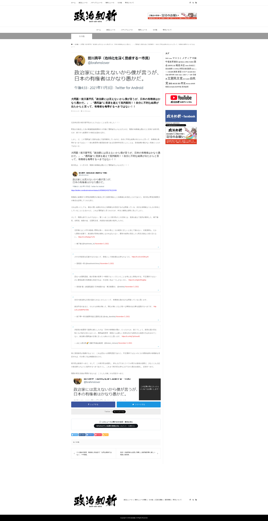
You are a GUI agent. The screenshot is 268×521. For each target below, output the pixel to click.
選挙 (179, 83)
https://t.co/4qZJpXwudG (131, 336)
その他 (119, 2)
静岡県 (193, 83)
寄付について (129, 2)
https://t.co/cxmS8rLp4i (140, 257)
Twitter (170, 58)
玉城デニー (186, 75)
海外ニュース (110, 2)
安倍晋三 (192, 65)
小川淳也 (176, 69)
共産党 (191, 62)
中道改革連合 (171, 62)
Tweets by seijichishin (172, 123)
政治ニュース (83, 2)
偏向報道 (181, 62)
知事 (191, 75)
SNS (166, 58)
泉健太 (180, 74)
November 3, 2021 (102, 244)
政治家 (170, 72)
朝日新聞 (190, 72)
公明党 (186, 62)
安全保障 (169, 69)
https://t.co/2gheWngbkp (137, 280)
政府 (189, 69)
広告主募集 (159, 500)
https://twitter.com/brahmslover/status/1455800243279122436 (94, 190)
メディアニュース (96, 2)
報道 (178, 65)
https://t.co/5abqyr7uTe (86, 237)
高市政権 (172, 87)
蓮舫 (170, 84)
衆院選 (175, 83)
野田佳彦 (188, 83)
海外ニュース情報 (140, 500)
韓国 (167, 87)
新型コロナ (182, 72)
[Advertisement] (181, 162)
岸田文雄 (183, 69)
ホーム (73, 2)
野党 (183, 83)
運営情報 (168, 500)
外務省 (187, 65)
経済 (184, 79)
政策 (175, 72)
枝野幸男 (171, 75)
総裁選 (187, 79)
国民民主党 (171, 65)
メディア (187, 58)
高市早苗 (178, 87)
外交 (183, 65)
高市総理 (185, 87)
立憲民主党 (175, 78)
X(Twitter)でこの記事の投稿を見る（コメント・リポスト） (115, 426)
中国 (194, 58)
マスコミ (177, 58)
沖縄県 (176, 74)
